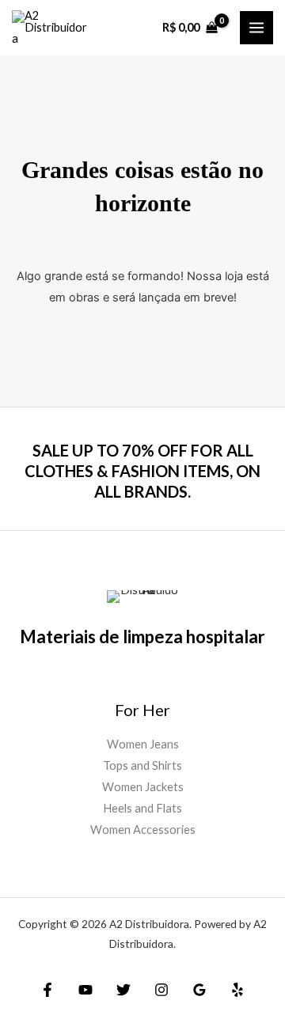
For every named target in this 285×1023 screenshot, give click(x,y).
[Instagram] (161, 990)
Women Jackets (143, 787)
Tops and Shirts (142, 765)
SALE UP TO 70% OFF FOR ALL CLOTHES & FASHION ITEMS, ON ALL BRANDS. (142, 471)
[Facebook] (47, 990)
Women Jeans (143, 744)
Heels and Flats (142, 808)
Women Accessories (143, 829)
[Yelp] (237, 990)
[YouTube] (85, 990)
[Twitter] (123, 990)
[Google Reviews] (199, 990)
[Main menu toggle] (256, 27)
